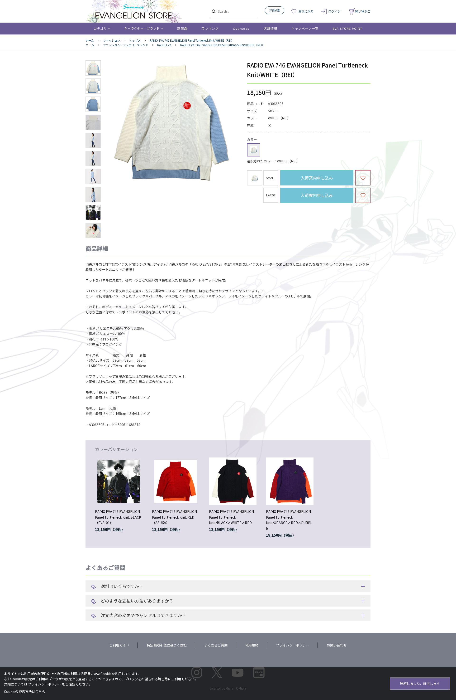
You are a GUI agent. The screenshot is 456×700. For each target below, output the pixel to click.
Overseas (241, 28)
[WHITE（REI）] (172, 122)
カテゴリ (100, 28)
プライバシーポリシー (292, 645)
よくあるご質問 (216, 645)
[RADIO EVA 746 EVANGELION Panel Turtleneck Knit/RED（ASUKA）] (176, 481)
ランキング (210, 28)
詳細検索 (274, 10)
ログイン (334, 11)
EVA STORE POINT (347, 28)
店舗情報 (270, 28)
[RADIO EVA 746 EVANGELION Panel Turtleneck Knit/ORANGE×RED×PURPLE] (290, 481)
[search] (213, 11)
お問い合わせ (337, 645)
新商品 (182, 28)
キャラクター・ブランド (142, 28)
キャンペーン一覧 (304, 28)
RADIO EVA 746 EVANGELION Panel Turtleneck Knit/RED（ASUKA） (174, 517)
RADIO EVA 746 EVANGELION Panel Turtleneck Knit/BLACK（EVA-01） (118, 517)
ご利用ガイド (119, 645)
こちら (40, 691)
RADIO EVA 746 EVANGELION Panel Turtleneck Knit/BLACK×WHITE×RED (231, 517)
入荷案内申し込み (317, 178)
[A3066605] (93, 68)
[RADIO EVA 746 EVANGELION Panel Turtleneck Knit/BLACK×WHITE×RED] (232, 481)
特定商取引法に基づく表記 (167, 645)
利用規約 (251, 645)
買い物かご (362, 11)
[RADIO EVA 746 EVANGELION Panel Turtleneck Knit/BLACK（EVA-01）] (118, 481)
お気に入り (306, 11)
